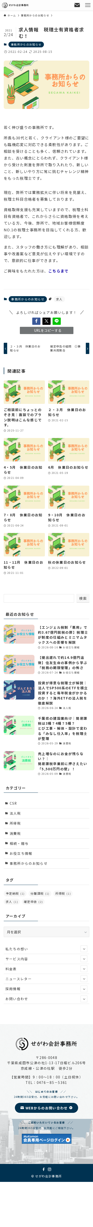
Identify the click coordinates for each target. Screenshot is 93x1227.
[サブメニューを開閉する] (84, 949)
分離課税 (40, 893)
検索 (83, 598)
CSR (13, 803)
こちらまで (58, 270)
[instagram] (49, 1169)
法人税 (15, 813)
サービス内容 (16, 958)
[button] (36, 321)
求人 (59, 299)
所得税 (15, 823)
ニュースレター (18, 978)
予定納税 (15, 893)
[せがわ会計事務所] (15, 5)
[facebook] (43, 1169)
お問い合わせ (16, 998)
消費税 (15, 833)
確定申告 (33, 901)
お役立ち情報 (21, 853)
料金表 (11, 968)
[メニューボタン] (88, 5)
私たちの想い (16, 948)
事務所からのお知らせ (26, 44)
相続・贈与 (19, 843)
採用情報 (13, 988)
